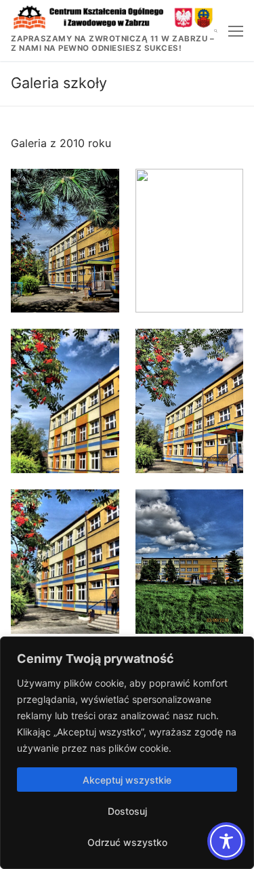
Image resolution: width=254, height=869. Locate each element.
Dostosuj (127, 811)
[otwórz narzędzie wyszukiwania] (215, 30)
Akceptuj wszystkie (127, 780)
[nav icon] (235, 30)
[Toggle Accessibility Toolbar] (226, 841)
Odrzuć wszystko (127, 842)
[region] (127, 752)
